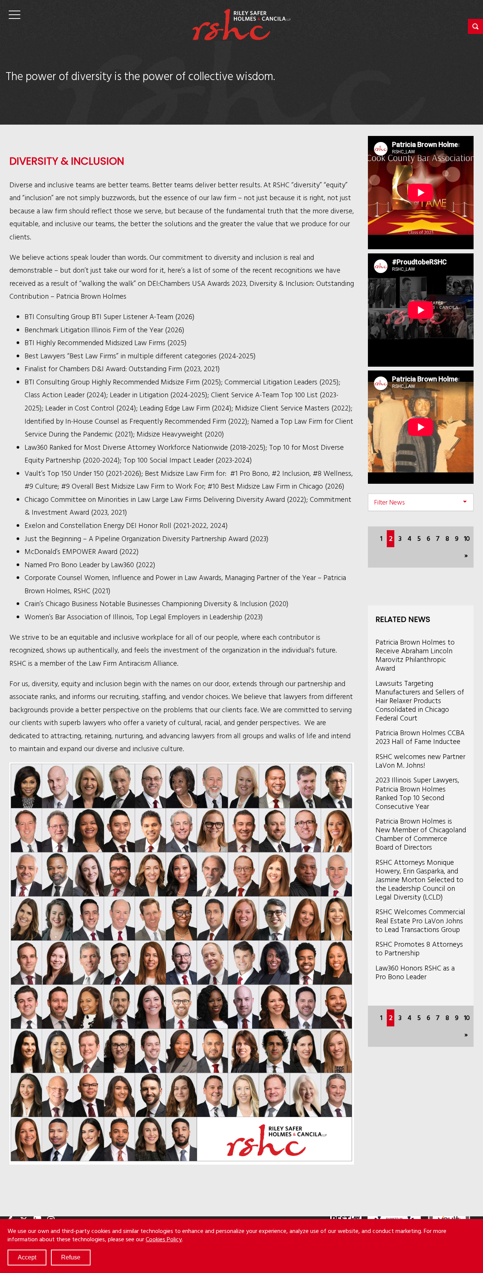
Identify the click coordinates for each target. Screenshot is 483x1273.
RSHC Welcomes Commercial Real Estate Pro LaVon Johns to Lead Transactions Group (420, 920)
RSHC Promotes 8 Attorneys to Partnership (419, 948)
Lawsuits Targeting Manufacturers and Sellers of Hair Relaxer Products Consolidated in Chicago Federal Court (419, 700)
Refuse (70, 1257)
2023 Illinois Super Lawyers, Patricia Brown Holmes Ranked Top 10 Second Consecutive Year (417, 792)
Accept (27, 1257)
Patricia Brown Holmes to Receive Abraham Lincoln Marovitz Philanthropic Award (415, 654)
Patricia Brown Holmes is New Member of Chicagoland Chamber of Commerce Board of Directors (420, 833)
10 (467, 538)
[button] (475, 26)
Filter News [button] (389, 502)
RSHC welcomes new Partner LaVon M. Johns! (420, 760)
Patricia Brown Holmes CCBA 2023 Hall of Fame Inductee (420, 736)
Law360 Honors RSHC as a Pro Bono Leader (415, 972)
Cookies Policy (164, 1239)
